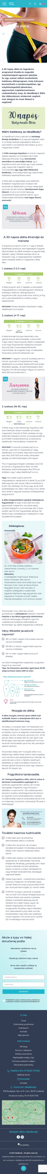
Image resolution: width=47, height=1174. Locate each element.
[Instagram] (22, 1137)
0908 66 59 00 (23, 1075)
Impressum (24, 1028)
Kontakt (23, 1031)
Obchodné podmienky (23, 1065)
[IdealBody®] (11, 4)
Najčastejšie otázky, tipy (23, 1057)
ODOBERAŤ (23, 992)
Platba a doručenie (23, 1054)
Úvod (23, 1021)
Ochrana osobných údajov (23, 1061)
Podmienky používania (23, 1024)
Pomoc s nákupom (23, 1050)
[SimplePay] (24, 1145)
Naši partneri (23, 1035)
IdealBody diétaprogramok (19, 20)
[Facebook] (18, 1137)
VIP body (23, 1047)
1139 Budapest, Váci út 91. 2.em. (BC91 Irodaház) (23, 1091)
